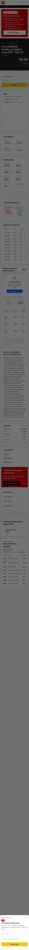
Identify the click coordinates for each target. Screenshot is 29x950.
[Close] (14, 475)
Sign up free (14, 944)
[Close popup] (26, 917)
